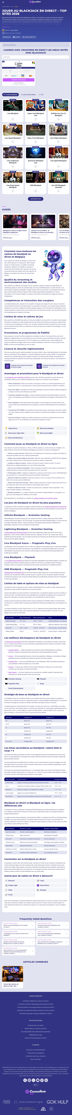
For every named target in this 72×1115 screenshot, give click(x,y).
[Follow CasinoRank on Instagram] (29, 1080)
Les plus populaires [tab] (11, 94)
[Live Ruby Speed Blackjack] (13, 182)
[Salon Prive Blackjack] (35, 134)
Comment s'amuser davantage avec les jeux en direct (35, 1004)
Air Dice (10, 656)
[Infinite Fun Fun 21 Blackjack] (58, 110)
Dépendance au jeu (35, 1035)
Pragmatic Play (12, 661)
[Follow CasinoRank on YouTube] (38, 1080)
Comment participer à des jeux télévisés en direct (35, 1013)
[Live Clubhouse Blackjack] (13, 158)
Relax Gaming (12, 672)
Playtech (11, 667)
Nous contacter (36, 1059)
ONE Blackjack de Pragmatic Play (14, 572)
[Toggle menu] (3, 2)
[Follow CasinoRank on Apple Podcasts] (46, 1080)
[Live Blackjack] (13, 110)
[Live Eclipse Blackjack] (58, 134)
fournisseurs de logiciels (14, 641)
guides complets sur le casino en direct (45, 498)
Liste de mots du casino (35, 1025)
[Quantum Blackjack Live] (35, 158)
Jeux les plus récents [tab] (29, 94)
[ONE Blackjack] (35, 182)
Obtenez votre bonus (19, 79)
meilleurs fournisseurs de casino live (55, 506)
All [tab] (42, 94)
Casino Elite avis (18, 83)
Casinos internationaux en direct (35, 1038)
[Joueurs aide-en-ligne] (28, 1102)
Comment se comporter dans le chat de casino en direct (35, 1010)
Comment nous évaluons (35, 1053)
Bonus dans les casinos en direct (35, 1028)
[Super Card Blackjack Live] (35, 110)
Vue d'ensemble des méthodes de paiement (35, 1032)
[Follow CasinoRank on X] (33, 1080)
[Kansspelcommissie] (6, 1102)
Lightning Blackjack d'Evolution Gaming (16, 532)
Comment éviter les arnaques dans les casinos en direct (35, 1007)
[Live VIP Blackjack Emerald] (58, 182)
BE (35, 1085)
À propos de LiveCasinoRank (35, 1050)
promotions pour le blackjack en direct (18, 377)
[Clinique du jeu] (27, 1109)
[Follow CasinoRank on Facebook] (25, 1080)
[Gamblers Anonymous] (43, 1109)
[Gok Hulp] (57, 1102)
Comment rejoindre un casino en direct (36, 1001)
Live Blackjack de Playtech (14, 560)
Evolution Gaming (13, 650)
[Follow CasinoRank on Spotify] (42, 1080)
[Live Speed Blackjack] (13, 134)
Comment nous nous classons (36, 1056)
